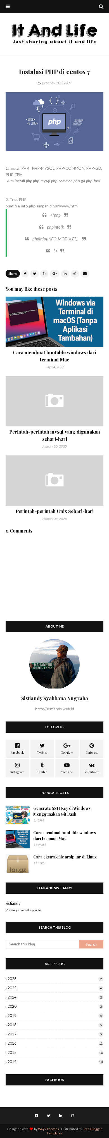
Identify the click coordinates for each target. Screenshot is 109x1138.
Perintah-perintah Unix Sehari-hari (55, 511)
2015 (55, 1052)
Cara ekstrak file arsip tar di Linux (65, 857)
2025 (55, 988)
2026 (55, 978)
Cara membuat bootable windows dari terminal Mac (64, 835)
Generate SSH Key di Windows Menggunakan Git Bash (62, 811)
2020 (55, 1006)
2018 (55, 1025)
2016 (55, 1043)
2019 (55, 1015)
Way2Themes (48, 1129)
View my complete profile (23, 910)
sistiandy (48, 83)
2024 (55, 997)
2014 (55, 1061)
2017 (55, 1034)
